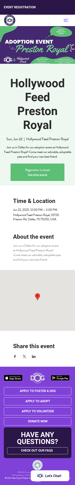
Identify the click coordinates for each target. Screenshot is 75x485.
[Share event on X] (24, 356)
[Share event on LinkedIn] (34, 356)
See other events (37, 174)
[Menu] (66, 20)
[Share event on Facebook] (15, 356)
